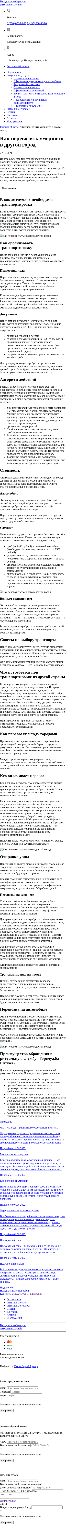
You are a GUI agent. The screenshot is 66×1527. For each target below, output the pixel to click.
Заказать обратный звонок (27, 1293)
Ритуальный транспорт (27, 84)
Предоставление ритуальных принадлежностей (30, 101)
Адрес (3, 1395)
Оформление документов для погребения (37, 81)
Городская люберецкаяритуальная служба (13, 3)
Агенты (11, 118)
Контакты (12, 115)
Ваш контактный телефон (15, 1445)
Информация (14, 121)
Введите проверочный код (15, 1507)
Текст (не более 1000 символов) (18, 1490)
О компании (14, 72)
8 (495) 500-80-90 (37, 23)
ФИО (3, 1388)
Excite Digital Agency (26, 1366)
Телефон (5, 1391)
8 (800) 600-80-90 (16, 23)
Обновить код (8, 1500)
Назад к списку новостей (14, 1290)
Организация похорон (26, 78)
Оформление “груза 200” (28, 105)
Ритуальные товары (18, 108)
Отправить (6, 1410)
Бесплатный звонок (18, 66)
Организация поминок (27, 87)
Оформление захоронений (29, 90)
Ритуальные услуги (18, 75)
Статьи (11, 111)
